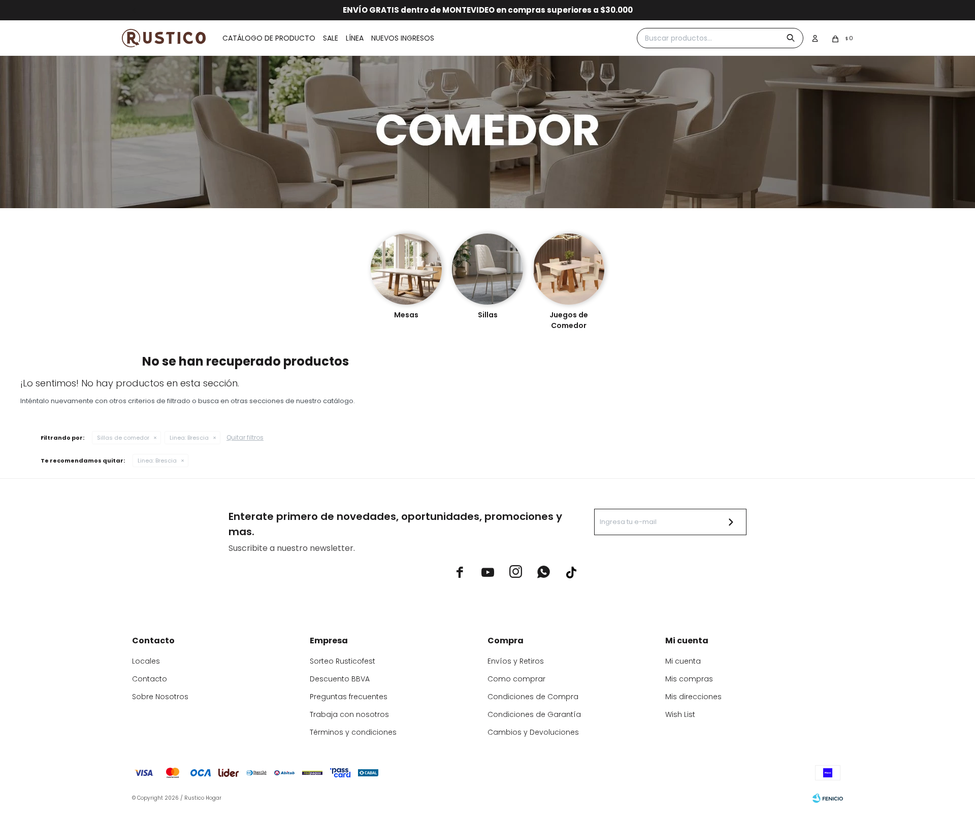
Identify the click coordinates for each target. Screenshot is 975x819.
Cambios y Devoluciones (533, 732)
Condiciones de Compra (533, 697)
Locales (146, 661)
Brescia (189, 438)
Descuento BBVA (340, 679)
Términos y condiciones (353, 732)
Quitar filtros (245, 437)
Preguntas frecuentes (348, 697)
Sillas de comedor (123, 438)
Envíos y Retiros (516, 661)
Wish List (680, 714)
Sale (330, 38)
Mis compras (689, 679)
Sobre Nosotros (160, 697)
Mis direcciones (693, 697)
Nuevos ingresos (402, 38)
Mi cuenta (683, 661)
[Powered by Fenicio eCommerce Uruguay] (827, 798)
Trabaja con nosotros (349, 714)
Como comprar (516, 679)
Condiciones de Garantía (534, 714)
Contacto (149, 679)
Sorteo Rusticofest (342, 661)
